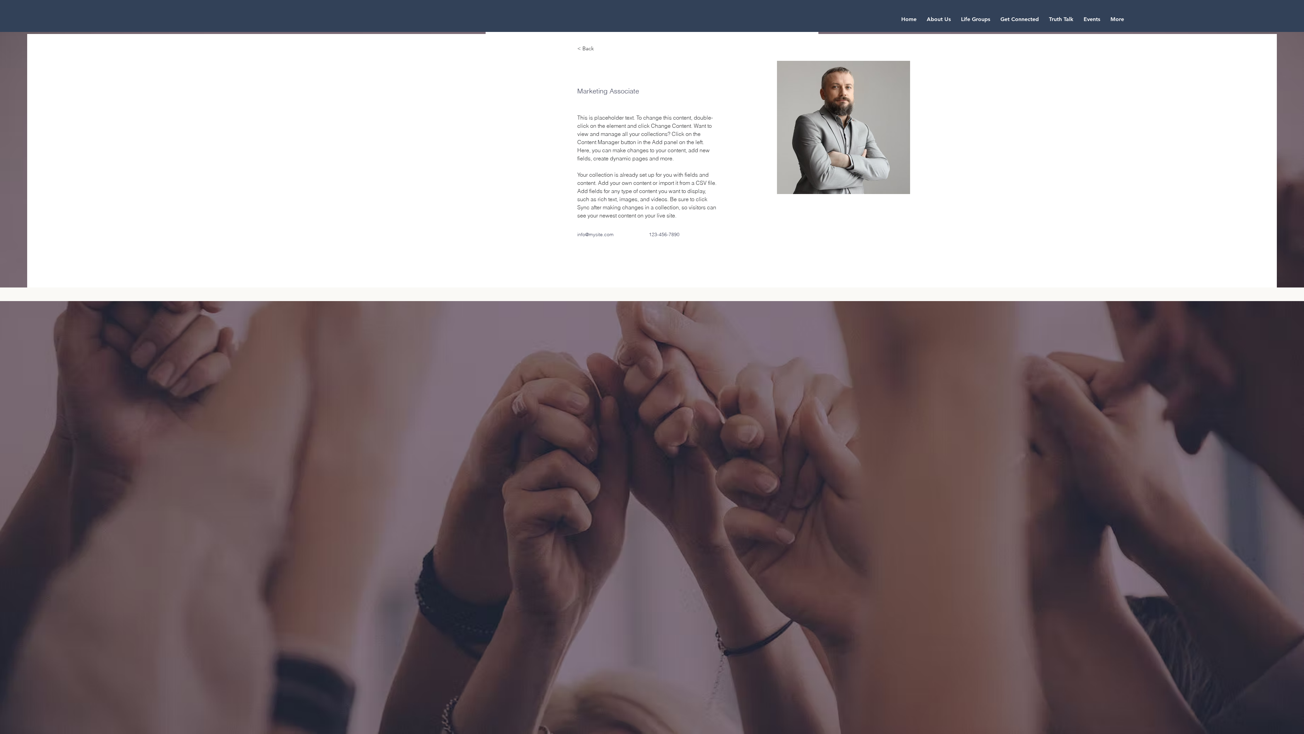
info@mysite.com (595, 234)
